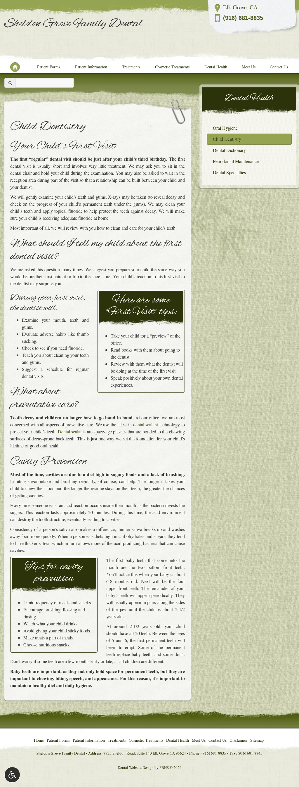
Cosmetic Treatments (172, 67)
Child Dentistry (227, 139)
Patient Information (91, 67)
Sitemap (257, 740)
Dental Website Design (136, 767)
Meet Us (248, 67)
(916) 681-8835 (243, 18)
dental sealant (145, 424)
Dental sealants (72, 431)
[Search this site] (9, 83)
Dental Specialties (229, 172)
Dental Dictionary (229, 150)
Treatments (131, 67)
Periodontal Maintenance (236, 161)
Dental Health (215, 67)
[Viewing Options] (12, 775)
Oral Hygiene (225, 128)
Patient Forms (48, 67)
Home (12, 66)
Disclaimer (238, 740)
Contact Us (279, 67)
